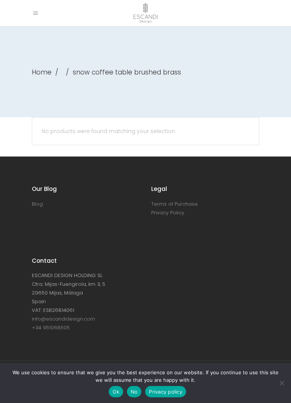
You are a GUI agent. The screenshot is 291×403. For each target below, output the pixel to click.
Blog (37, 204)
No (134, 392)
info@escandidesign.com (63, 318)
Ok (116, 392)
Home (42, 72)
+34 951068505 (51, 327)
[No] (281, 383)
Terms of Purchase (174, 204)
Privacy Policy (167, 212)
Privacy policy (165, 392)
